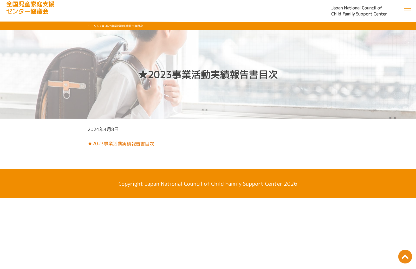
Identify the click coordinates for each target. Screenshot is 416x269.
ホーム (92, 26)
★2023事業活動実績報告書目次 (121, 143)
